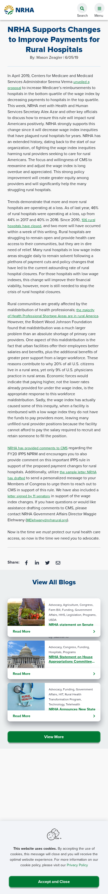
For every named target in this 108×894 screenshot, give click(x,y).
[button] (97, 5)
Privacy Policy (77, 864)
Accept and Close (54, 881)
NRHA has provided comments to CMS (38, 448)
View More (54, 737)
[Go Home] (19, 10)
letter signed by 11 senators (29, 496)
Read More (21, 631)
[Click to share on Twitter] (48, 562)
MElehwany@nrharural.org (47, 520)
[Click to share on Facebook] (27, 562)
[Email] (58, 562)
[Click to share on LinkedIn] (37, 562)
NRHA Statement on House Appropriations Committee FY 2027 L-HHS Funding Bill (71, 659)
